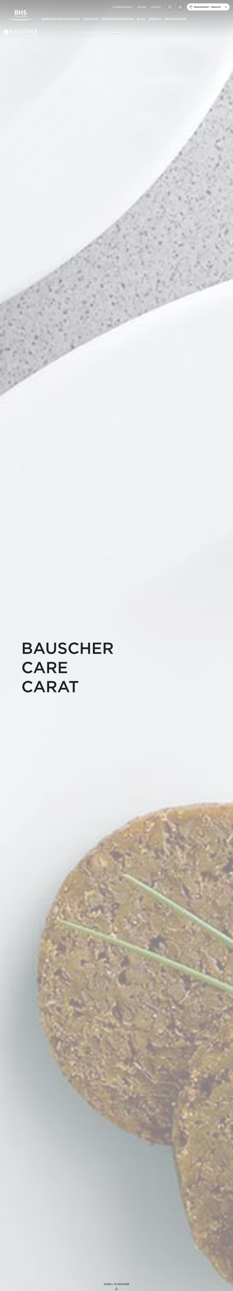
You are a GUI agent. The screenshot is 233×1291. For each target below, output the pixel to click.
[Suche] (170, 7)
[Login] (180, 7)
